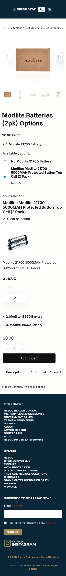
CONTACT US (13, 433)
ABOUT (9, 427)
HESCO (8, 458)
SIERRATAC (11, 477)
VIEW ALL (10, 487)
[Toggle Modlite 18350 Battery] (22, 317)
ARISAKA (10, 483)
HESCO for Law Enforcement (23, 440)
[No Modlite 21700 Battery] (27, 161)
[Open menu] (7, 9)
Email (13, 505)
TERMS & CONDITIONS (19, 420)
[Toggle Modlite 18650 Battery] (23, 325)
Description (14, 372)
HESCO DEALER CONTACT (21, 411)
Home (6, 28)
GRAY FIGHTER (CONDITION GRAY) (26, 480)
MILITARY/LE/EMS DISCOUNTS (24, 414)
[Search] (41, 9)
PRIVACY (10, 424)
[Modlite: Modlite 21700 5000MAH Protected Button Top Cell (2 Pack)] (33, 176)
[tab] (14, 372)
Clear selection (18, 219)
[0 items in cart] (49, 9)
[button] (58, 56)
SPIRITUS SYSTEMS (17, 461)
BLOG (8, 436)
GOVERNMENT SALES (18, 417)
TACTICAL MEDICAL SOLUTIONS (25, 474)
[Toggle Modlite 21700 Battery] (22, 144)
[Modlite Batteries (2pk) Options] (33, 86)
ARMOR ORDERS (15, 430)
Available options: (16, 153)
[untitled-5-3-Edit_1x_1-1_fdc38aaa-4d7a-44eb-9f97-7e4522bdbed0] (18, 241)
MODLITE (18, 28)
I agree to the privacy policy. (33, 522)
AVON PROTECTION (17, 467)
